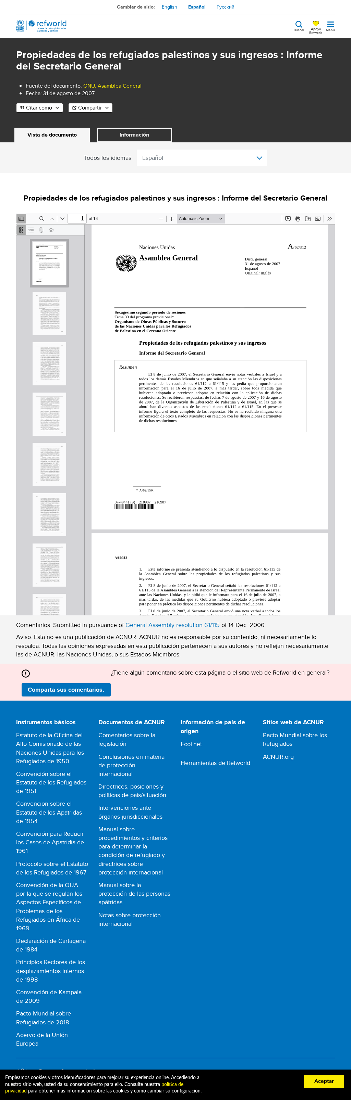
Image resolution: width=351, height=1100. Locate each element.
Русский (225, 6)
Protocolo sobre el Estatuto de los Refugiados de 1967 (52, 868)
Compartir (90, 108)
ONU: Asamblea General (112, 86)
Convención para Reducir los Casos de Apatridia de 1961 (50, 842)
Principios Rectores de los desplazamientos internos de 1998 (50, 970)
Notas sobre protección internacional (129, 919)
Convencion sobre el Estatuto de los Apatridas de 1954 (49, 812)
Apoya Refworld (316, 30)
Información (134, 135)
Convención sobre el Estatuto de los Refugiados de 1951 (51, 782)
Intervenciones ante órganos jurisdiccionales (130, 811)
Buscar (299, 29)
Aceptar (324, 1081)
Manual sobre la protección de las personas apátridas (134, 893)
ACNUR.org (278, 756)
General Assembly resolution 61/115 (172, 625)
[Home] (41, 26)
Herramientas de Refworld (215, 762)
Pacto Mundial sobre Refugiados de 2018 (43, 1017)
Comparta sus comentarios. (66, 689)
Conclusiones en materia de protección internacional (131, 765)
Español (197, 6)
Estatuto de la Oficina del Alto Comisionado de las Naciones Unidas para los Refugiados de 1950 (50, 748)
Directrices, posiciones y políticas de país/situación (132, 790)
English (169, 6)
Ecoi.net (191, 744)
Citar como (39, 108)
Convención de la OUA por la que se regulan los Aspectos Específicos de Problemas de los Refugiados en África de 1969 (49, 906)
